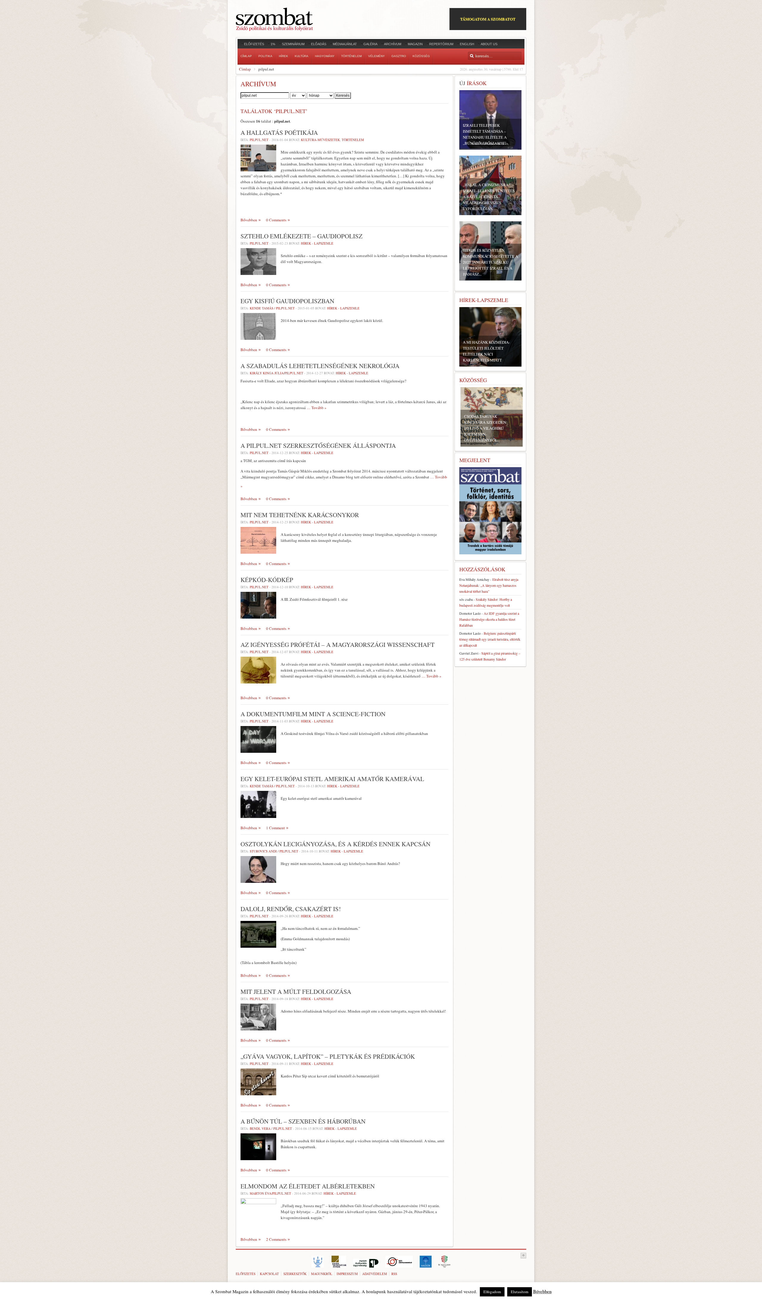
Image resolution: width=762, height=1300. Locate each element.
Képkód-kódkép (267, 579)
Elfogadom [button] (492, 1291)
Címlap (245, 69)
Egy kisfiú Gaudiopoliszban (287, 301)
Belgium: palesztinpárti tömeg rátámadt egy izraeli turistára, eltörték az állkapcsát (489, 639)
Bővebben (249, 220)
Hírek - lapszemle (317, 243)
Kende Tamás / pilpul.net (272, 308)
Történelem (353, 139)
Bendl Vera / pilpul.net (271, 1128)
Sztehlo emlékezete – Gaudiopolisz (302, 236)
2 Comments (276, 1239)
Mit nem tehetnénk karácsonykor (300, 515)
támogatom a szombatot (488, 19)
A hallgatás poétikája (279, 132)
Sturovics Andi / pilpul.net (274, 851)
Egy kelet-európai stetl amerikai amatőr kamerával (332, 779)
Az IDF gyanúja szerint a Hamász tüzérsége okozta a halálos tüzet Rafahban (489, 619)
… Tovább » (317, 407)
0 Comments (276, 220)
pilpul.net (259, 139)
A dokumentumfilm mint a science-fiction (313, 714)
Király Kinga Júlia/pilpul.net (276, 373)
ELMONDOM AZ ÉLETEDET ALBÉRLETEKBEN (308, 1186)
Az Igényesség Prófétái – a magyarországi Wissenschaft (338, 644)
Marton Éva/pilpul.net (270, 1193)
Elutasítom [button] (519, 1291)
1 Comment (275, 827)
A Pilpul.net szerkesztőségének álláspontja (318, 445)
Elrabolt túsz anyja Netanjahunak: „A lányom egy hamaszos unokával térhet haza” (488, 585)
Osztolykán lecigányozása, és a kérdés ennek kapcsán (335, 844)
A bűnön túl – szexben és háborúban (303, 1121)
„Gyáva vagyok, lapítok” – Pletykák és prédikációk (328, 1056)
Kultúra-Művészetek (320, 139)
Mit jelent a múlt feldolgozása (296, 991)
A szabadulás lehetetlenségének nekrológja (320, 366)
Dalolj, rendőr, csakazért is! (291, 909)
